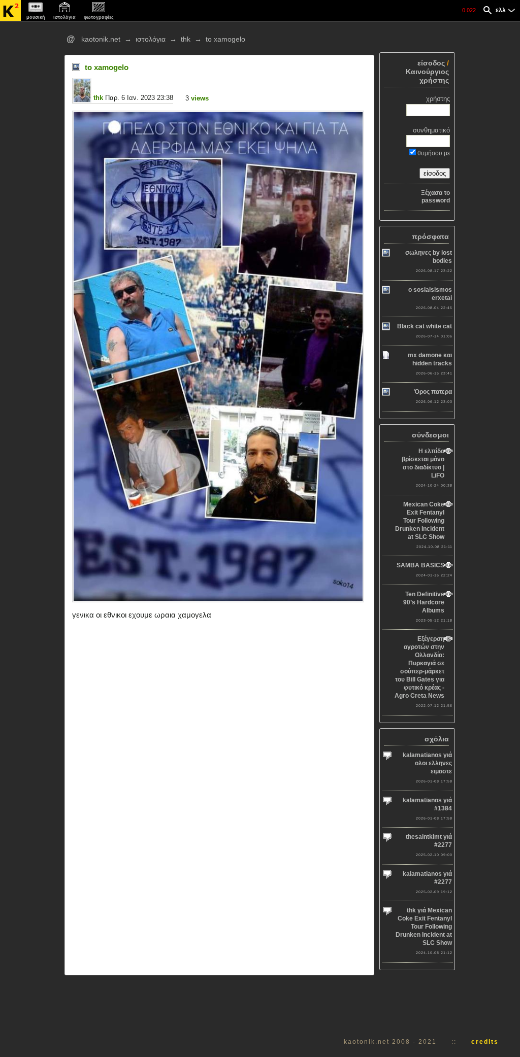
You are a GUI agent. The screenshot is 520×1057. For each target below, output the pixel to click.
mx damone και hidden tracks (430, 359)
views (200, 98)
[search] (487, 11)
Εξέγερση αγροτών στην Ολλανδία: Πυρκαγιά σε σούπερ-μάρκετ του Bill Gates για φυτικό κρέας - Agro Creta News (419, 667)
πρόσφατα (430, 237)
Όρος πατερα (433, 391)
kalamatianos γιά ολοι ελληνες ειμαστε (427, 763)
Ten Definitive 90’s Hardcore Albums (423, 602)
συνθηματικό (431, 130)
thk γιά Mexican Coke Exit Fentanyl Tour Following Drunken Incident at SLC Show (424, 926)
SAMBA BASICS (420, 565)
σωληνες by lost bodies (428, 256)
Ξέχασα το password (435, 196)
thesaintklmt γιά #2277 (429, 840)
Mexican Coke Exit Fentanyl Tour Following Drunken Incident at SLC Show (419, 520)
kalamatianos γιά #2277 (427, 877)
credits (485, 1041)
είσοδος (431, 63)
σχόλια (437, 739)
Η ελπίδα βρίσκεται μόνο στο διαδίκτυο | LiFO (423, 463)
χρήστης (437, 99)
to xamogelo (225, 39)
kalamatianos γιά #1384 (427, 804)
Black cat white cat (424, 326)
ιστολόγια (151, 39)
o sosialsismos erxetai (430, 293)
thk (185, 39)
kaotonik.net (100, 39)
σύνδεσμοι (430, 435)
